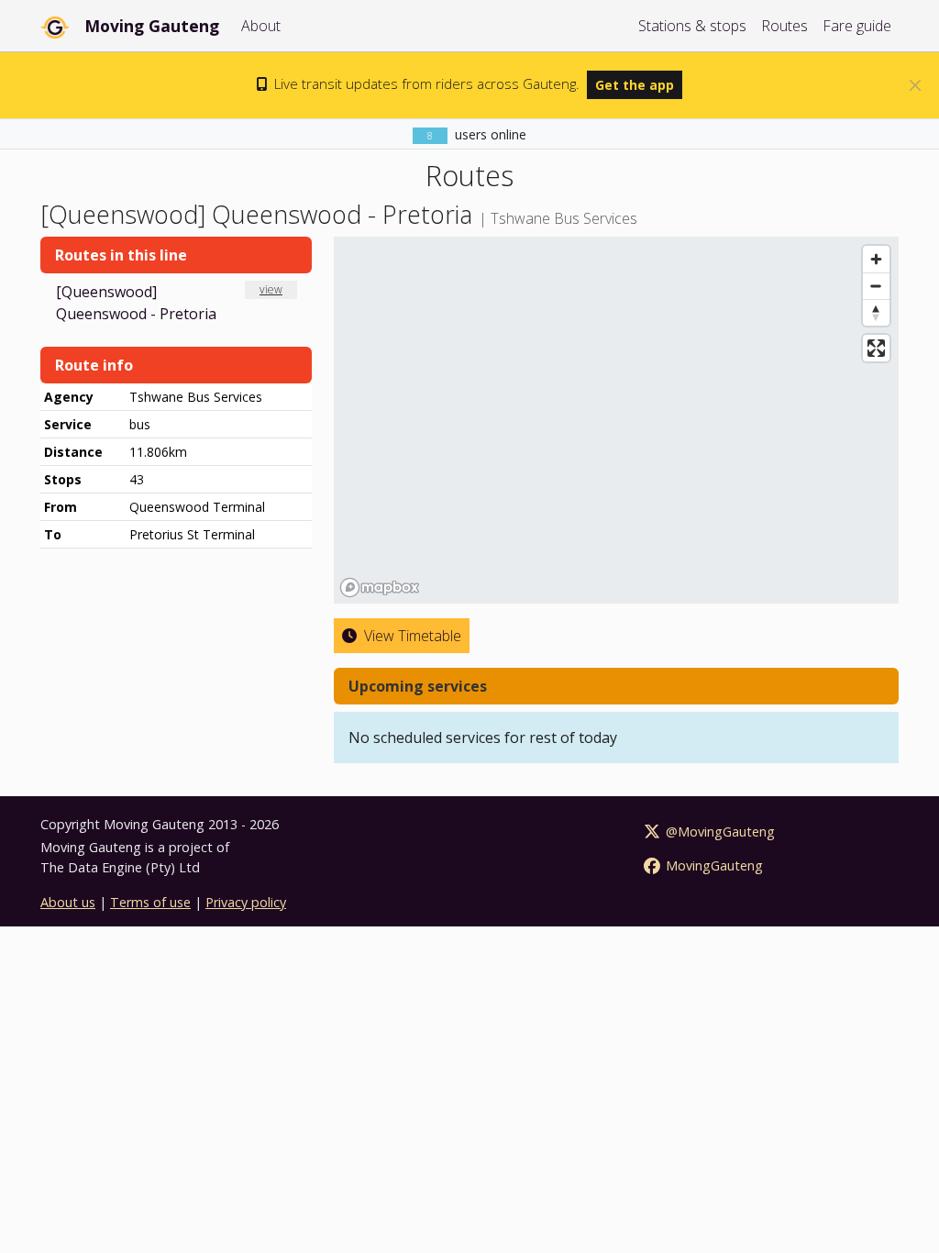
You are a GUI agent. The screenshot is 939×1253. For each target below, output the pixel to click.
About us (67, 902)
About (261, 26)
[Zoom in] (876, 259)
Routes (784, 26)
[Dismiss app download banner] (915, 85)
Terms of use (150, 902)
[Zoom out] (876, 285)
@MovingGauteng (718, 831)
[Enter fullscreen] (876, 348)
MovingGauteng (712, 865)
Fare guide (857, 26)
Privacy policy (245, 902)
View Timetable (410, 636)
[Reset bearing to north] (876, 312)
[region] (616, 420)
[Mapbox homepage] (379, 587)
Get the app (634, 85)
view (271, 289)
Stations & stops (692, 26)
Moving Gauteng (151, 26)
